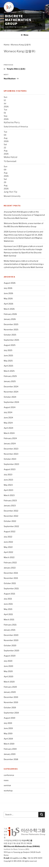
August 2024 (9, 407)
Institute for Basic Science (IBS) (16, 849)
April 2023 (8, 490)
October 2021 (10, 583)
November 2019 (11, 702)
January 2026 (10, 319)
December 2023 (11, 449)
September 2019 (11, 713)
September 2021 (11, 588)
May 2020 (8, 671)
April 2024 (8, 428)
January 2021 (9, 630)
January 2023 (10, 505)
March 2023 (9, 495)
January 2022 (10, 568)
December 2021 (11, 573)
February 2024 (10, 438)
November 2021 (11, 578)
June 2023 (8, 480)
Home (6, 45)
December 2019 (11, 697)
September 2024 (11, 402)
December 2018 (11, 759)
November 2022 (11, 516)
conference (9, 775)
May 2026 (8, 298)
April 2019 (8, 739)
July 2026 (8, 288)
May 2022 (8, 547)
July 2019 (8, 723)
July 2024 (8, 412)
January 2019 (9, 754)
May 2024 (8, 423)
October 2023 (10, 459)
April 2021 (8, 614)
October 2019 (10, 707)
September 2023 (11, 464)
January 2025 (10, 381)
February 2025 (10, 376)
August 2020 (9, 656)
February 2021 (10, 625)
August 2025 (9, 345)
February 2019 (10, 749)
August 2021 (9, 594)
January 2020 (10, 692)
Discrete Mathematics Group (18, 20)
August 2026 (9, 283)
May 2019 (8, 733)
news (6, 780)
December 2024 (11, 386)
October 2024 (10, 397)
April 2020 (8, 676)
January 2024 (10, 443)
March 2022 (9, 557)
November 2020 (11, 640)
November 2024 (11, 392)
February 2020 (10, 687)
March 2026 (9, 309)
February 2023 (10, 500)
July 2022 (8, 537)
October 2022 (10, 521)
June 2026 (8, 293)
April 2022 (8, 552)
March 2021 (9, 619)
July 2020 (8, 661)
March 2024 (9, 433)
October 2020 (10, 645)
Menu (25, 35)
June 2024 (8, 417)
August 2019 (9, 718)
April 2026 (8, 304)
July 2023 (8, 474)
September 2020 (11, 650)
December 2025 (11, 324)
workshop (8, 791)
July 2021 (8, 599)
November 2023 (11, 454)
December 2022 (11, 511)
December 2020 (11, 635)
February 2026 (10, 314)
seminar (7, 785)
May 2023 (8, 485)
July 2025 (8, 350)
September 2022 (11, 526)
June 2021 (8, 604)
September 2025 (11, 340)
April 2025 (8, 366)
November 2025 (11, 329)
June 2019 (8, 728)
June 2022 (8, 542)
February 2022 (10, 562)
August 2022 (9, 531)
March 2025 (9, 371)
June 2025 (8, 355)
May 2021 (8, 609)
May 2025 (8, 361)
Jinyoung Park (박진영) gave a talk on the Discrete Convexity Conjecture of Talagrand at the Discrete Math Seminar (24, 215)
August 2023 (9, 469)
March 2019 (9, 744)
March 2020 (9, 682)
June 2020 (8, 666)
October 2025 (10, 335)
